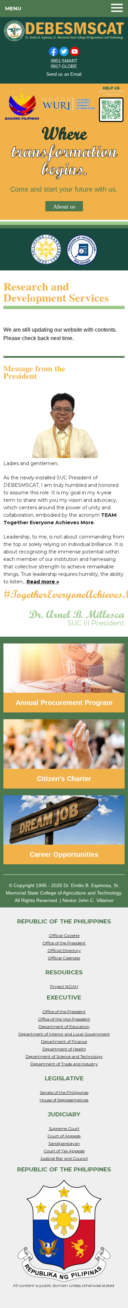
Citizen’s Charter (64, 778)
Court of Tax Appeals (64, 1150)
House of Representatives (64, 1099)
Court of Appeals (64, 1135)
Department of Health (64, 1048)
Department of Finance (64, 1041)
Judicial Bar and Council (64, 1158)
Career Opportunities (64, 854)
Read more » (43, 582)
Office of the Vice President (64, 1019)
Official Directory (64, 950)
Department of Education (64, 1026)
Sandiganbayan (64, 1143)
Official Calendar (64, 957)
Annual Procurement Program (64, 702)
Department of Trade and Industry (64, 1063)
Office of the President (64, 942)
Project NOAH (64, 986)
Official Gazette (64, 935)
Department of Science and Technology (64, 1056)
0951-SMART (64, 61)
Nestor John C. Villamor (88, 900)
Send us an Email (64, 74)
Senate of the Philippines (64, 1092)
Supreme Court (64, 1128)
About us (64, 206)
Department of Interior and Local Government (64, 1034)
